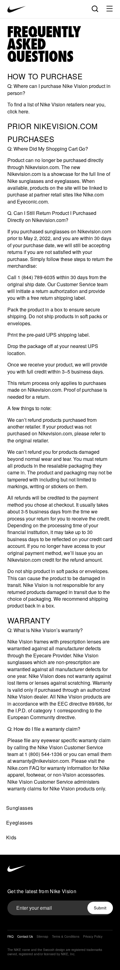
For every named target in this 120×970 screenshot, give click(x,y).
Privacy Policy (92, 936)
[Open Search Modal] (94, 8)
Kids (11, 837)
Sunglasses (19, 807)
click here (17, 111)
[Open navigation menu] (109, 8)
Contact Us (25, 936)
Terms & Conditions (65, 936)
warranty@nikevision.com (41, 760)
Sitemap (42, 936)
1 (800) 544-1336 (43, 754)
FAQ (10, 936)
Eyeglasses (19, 822)
